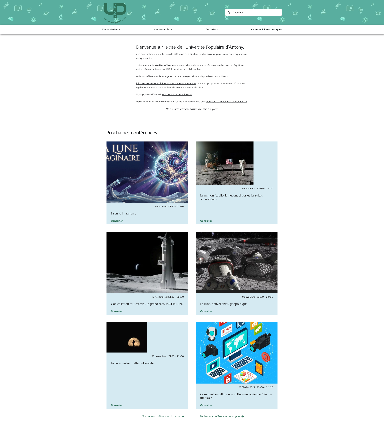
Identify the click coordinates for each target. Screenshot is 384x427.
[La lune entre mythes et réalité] (126, 323)
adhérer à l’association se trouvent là (226, 101)
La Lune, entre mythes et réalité (132, 363)
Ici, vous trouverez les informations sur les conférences (166, 83)
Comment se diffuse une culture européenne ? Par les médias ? (236, 396)
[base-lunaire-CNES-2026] (237, 233)
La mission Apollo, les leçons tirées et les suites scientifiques (231, 197)
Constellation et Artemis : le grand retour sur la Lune (147, 304)
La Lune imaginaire (123, 213)
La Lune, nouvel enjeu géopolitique (223, 304)
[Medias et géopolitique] (237, 323)
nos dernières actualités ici (177, 94)
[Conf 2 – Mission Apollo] (225, 142)
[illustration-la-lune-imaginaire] (147, 142)
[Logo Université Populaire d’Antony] (115, 4)
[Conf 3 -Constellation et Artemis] (147, 233)
